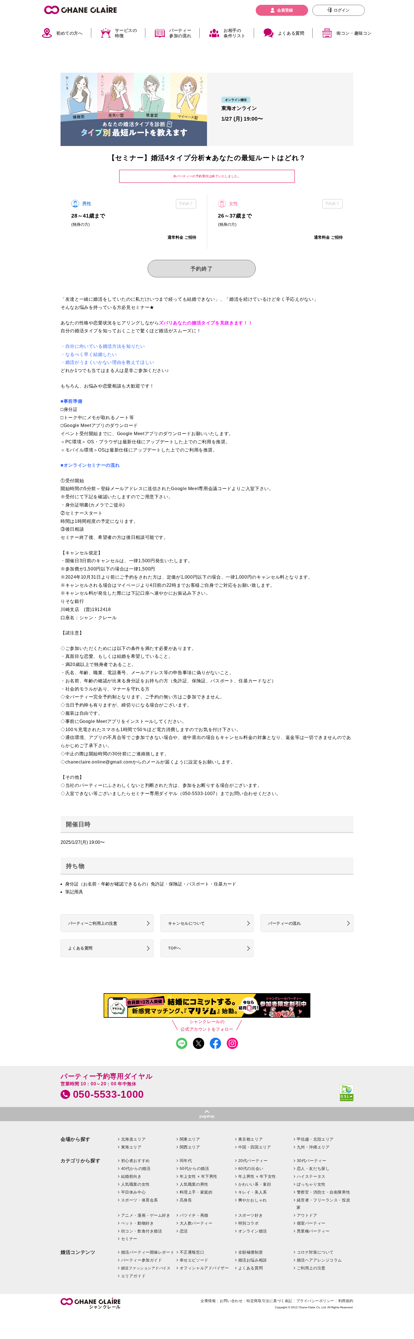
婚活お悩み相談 (252, 1260)
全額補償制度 (250, 1252)
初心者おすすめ (135, 1160)
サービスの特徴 (126, 33)
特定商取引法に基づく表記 (269, 1301)
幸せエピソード (194, 1260)
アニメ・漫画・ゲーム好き (145, 1215)
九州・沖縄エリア (313, 1147)
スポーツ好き (250, 1215)
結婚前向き (131, 1176)
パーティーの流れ (284, 923)
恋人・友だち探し (313, 1168)
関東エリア (190, 1139)
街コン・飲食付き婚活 (141, 1231)
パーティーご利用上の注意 (92, 923)
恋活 (184, 1231)
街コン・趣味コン (354, 33)
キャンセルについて (186, 923)
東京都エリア (250, 1139)
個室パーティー (311, 1223)
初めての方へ (69, 33)
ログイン (342, 10)
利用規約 (345, 1301)
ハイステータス (311, 1176)
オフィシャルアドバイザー (204, 1268)
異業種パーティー (313, 1231)
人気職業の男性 (194, 1184)
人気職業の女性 (135, 1184)
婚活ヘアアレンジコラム (319, 1260)
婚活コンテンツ (78, 1252)
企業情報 (208, 1301)
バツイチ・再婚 (194, 1215)
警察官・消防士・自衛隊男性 (323, 1192)
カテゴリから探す (80, 1160)
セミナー (129, 1238)
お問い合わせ (231, 1301)
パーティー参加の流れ (180, 33)
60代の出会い (251, 1168)
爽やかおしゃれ (252, 1200)
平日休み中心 (133, 1192)
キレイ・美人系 (252, 1192)
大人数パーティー (196, 1223)
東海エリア (131, 1147)
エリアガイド (133, 1276)
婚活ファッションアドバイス (146, 1268)
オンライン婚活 (252, 1231)
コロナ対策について (315, 1252)
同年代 (186, 1160)
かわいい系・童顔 (254, 1184)
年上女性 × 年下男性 (198, 1176)
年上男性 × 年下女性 (257, 1176)
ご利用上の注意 (311, 1268)
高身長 (186, 1200)
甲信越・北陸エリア (315, 1139)
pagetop (207, 1116)
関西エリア (190, 1147)
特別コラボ (248, 1223)
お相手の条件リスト (235, 33)
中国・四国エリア (254, 1147)
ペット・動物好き (137, 1223)
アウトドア (307, 1215)
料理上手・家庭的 (196, 1192)
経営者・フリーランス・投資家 (323, 1204)
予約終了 (201, 269)
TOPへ (174, 948)
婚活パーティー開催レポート (148, 1252)
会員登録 (285, 10)
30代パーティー (311, 1160)
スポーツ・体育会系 (139, 1200)
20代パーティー (253, 1160)
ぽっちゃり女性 (311, 1184)
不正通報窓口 (192, 1252)
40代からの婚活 (136, 1168)
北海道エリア (133, 1139)
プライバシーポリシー (315, 1301)
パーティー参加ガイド (141, 1260)
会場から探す (75, 1139)
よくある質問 (291, 33)
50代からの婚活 (194, 1168)
